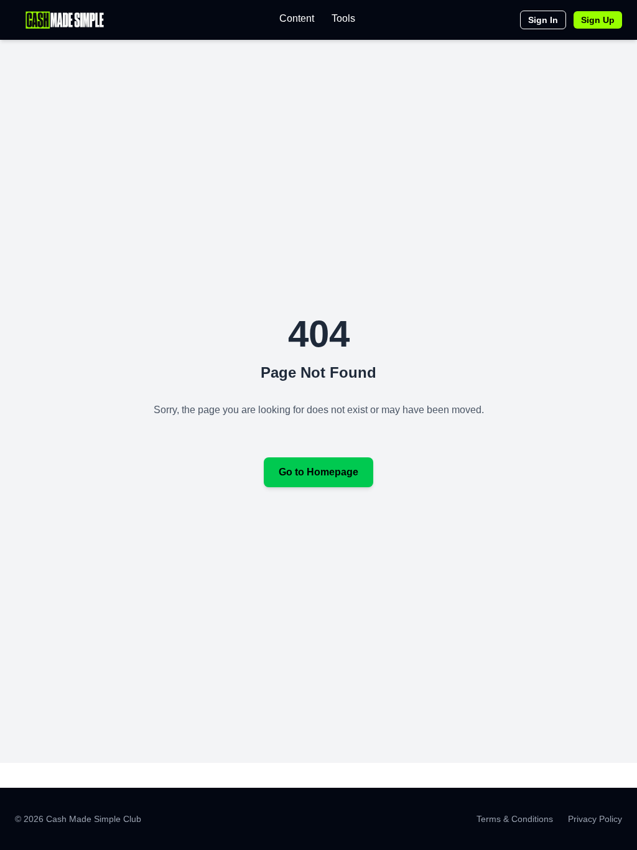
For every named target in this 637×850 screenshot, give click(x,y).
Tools (343, 18)
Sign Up (598, 20)
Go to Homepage (318, 472)
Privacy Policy (595, 819)
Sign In (543, 20)
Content (296, 18)
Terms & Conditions (515, 819)
